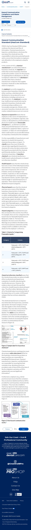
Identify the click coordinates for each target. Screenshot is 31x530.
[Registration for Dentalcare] (15, 454)
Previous (7, 429)
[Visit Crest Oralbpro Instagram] (12, 494)
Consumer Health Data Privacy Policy (11, 504)
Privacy (22, 500)
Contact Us (15, 486)
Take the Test (20, 22)
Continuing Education (12, 6)
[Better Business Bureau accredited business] (18, 494)
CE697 (21, 6)
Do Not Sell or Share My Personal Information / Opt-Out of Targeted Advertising (15, 521)
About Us (15, 478)
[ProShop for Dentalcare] (15, 471)
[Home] (7, 2)
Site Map (15, 490)
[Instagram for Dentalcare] (15, 462)
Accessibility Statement (8, 512)
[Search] (25, 2)
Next (23, 429)
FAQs (15, 482)
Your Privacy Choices (7, 508)
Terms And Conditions (12, 500)
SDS (3, 500)
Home (3, 6)
